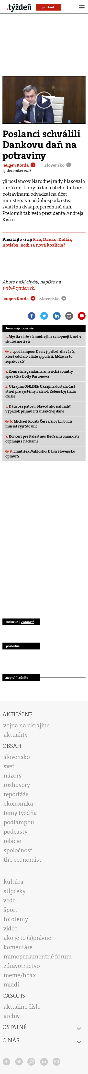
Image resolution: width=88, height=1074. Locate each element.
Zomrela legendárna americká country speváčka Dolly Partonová (39, 374)
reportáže (16, 794)
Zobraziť (27, 622)
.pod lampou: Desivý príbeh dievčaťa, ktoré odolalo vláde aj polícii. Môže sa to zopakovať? (40, 356)
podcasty (16, 832)
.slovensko (55, 165)
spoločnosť (18, 850)
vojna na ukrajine (26, 725)
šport (10, 910)
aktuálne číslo (22, 1007)
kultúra (13, 882)
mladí (11, 984)
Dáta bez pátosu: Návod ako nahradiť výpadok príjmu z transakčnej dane (37, 409)
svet (9, 766)
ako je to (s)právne (27, 938)
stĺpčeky (15, 891)
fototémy (16, 919)
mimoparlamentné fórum (38, 956)
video (10, 928)
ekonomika (18, 804)
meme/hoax (20, 975)
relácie (12, 841)
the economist (22, 860)
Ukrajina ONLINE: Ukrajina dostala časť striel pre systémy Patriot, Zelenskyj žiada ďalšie (40, 391)
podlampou (19, 822)
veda (9, 900)
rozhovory (17, 785)
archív (12, 1016)
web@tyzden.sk (18, 288)
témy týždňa (20, 813)
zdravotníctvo (22, 966)
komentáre (18, 947)
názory (13, 776)
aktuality (16, 735)
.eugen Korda (16, 165)
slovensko (17, 757)
